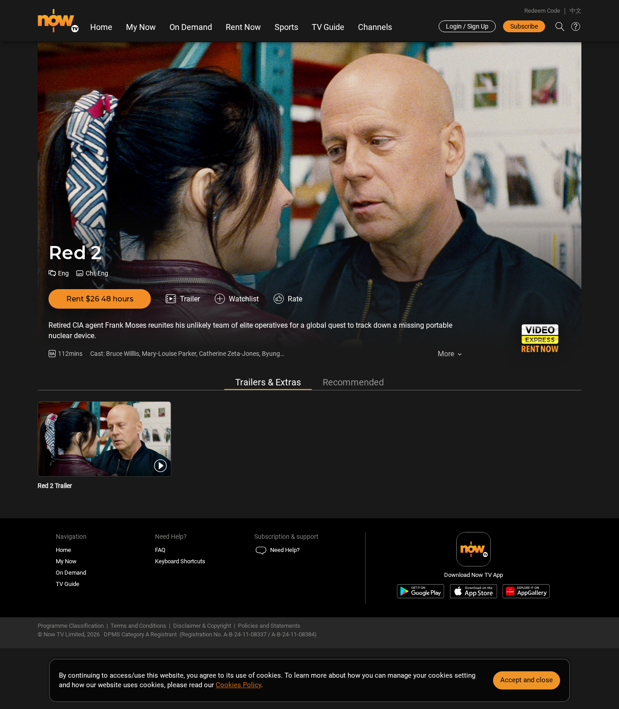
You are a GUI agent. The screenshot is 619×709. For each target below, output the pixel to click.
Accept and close (526, 680)
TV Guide (328, 27)
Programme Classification (71, 625)
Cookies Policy (238, 685)
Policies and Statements (269, 625)
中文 (575, 10)
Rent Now (243, 27)
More (446, 354)
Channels (375, 27)
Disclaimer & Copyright (202, 625)
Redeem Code (542, 10)
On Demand (190, 27)
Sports (286, 27)
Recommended (353, 382)
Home (101, 27)
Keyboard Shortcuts (180, 561)
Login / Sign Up (467, 26)
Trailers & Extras (268, 382)
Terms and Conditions (138, 625)
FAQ (160, 550)
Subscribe (524, 26)
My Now (141, 27)
